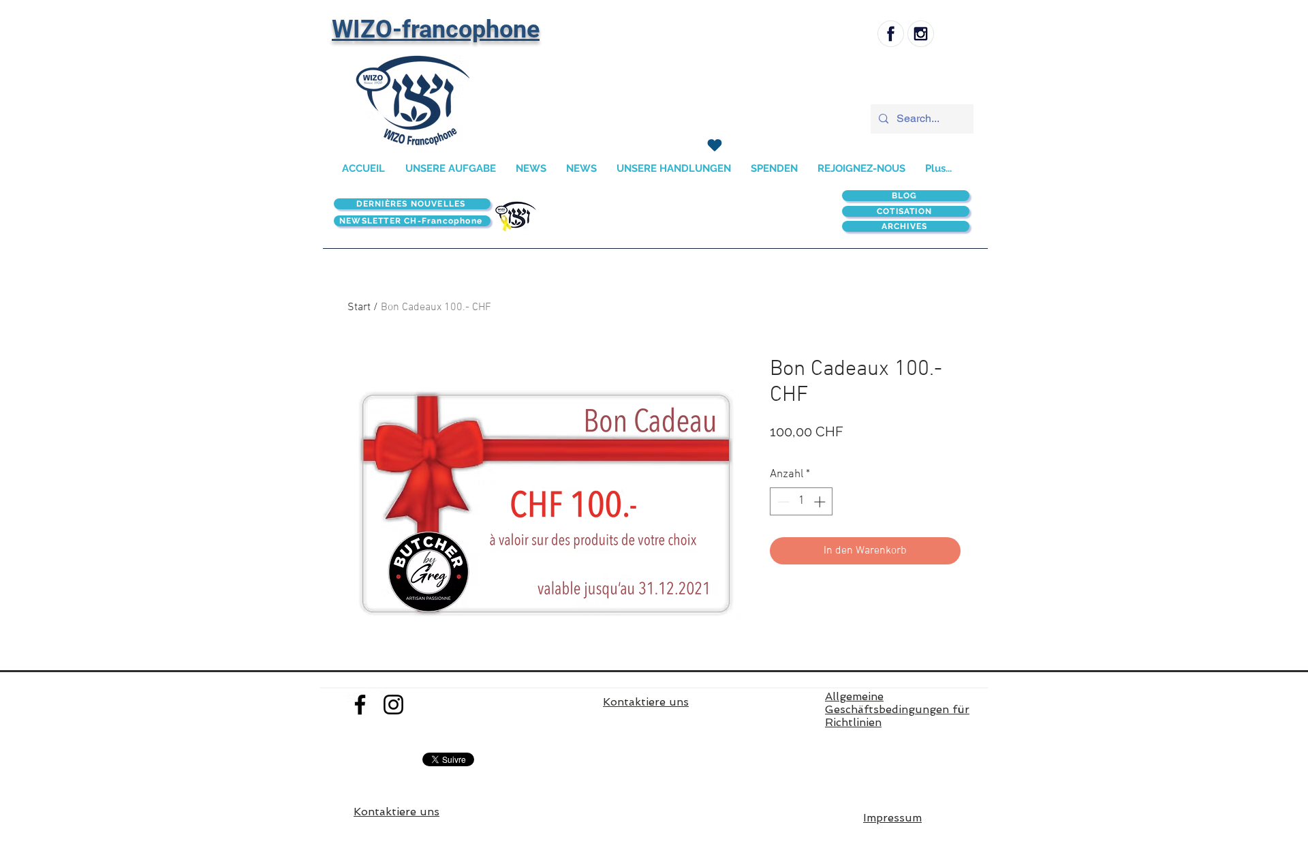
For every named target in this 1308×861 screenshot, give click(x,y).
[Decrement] (782, 501)
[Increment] (821, 501)
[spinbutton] (801, 501)
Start (359, 307)
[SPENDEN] (714, 145)
